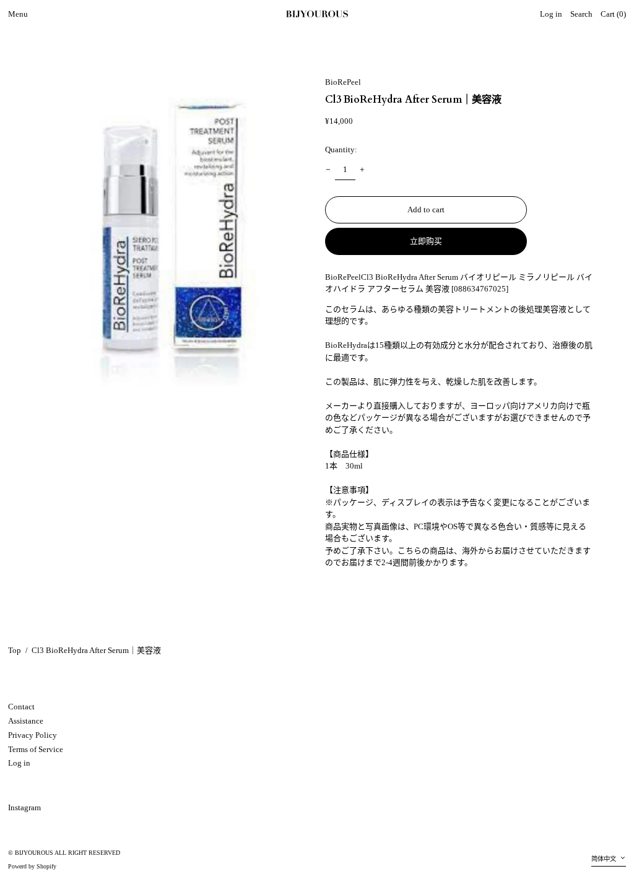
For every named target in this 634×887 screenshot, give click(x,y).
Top (14, 650)
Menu (18, 14)
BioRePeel (343, 82)
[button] (581, 14)
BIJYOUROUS (34, 852)
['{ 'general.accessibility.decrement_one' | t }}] (328, 170)
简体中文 (604, 858)
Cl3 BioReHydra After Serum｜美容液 (96, 650)
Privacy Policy (32, 735)
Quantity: (341, 149)
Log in (19, 763)
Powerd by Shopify (32, 866)
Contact (21, 706)
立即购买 (426, 241)
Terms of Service (35, 749)
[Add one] (362, 170)
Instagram (24, 807)
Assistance (25, 720)
